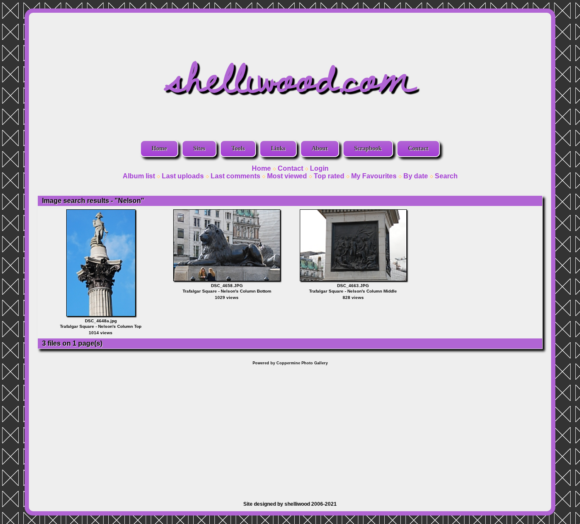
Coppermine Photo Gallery (302, 363)
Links (278, 148)
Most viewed (287, 176)
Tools (238, 148)
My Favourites (374, 176)
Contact (418, 148)
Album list (139, 176)
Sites (199, 148)
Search (446, 176)
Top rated (329, 176)
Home (159, 148)
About (320, 148)
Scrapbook (368, 148)
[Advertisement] (290, 428)
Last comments (235, 176)
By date (415, 176)
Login (319, 168)
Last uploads (183, 176)
